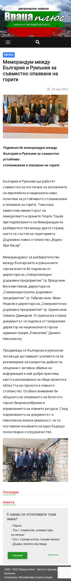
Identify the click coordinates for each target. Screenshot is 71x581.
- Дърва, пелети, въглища (29, 544)
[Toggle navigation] (8, 42)
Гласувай (17, 555)
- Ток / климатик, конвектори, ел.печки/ (32, 532)
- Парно (16, 525)
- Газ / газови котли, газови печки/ (35, 539)
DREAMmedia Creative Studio (35, 577)
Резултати (53, 555)
